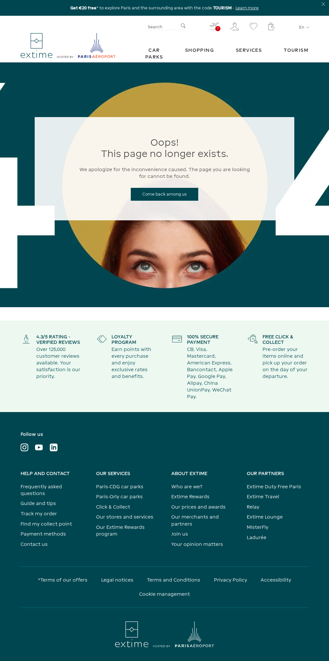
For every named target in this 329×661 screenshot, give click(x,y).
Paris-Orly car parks (119, 496)
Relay (253, 507)
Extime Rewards (190, 496)
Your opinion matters (197, 544)
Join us (179, 534)
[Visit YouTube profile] (39, 447)
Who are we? (186, 486)
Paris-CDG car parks (119, 486)
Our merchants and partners (195, 520)
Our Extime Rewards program (120, 530)
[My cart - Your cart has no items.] (271, 26)
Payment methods (43, 534)
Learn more (247, 7)
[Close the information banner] (323, 4)
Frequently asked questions (41, 490)
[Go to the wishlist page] (253, 26)
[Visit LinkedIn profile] (54, 447)
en (301, 27)
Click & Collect (113, 507)
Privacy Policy (230, 580)
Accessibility (276, 580)
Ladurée (256, 537)
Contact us (34, 544)
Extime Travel (263, 496)
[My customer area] (234, 26)
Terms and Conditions (173, 580)
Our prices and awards (198, 507)
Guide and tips (38, 503)
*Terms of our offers (62, 580)
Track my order (39, 513)
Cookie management (164, 594)
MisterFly (257, 527)
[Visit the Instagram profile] (24, 447)
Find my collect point (46, 524)
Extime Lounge (265, 516)
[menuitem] (154, 53)
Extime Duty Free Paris (274, 486)
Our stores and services (124, 516)
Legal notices (117, 580)
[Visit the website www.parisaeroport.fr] (164, 634)
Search (155, 26)
